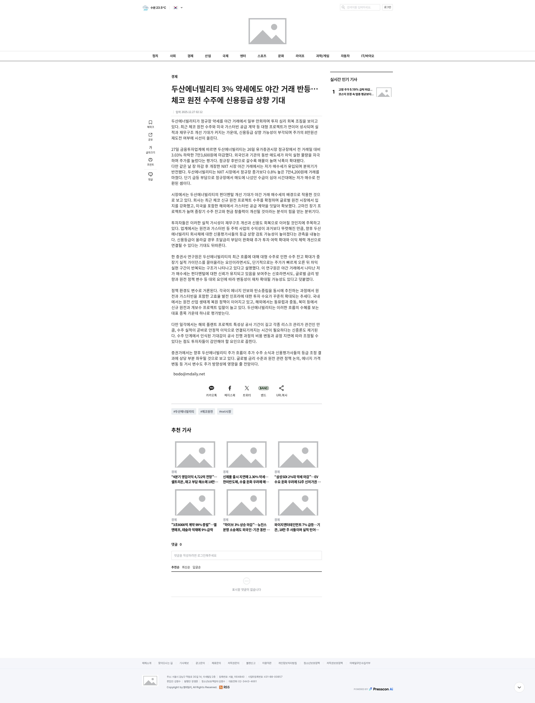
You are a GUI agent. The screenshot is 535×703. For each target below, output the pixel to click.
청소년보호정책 (312, 663)
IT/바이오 (367, 56)
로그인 (387, 7)
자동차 (345, 56)
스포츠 (262, 56)
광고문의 (200, 663)
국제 (225, 56)
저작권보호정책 (335, 663)
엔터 (243, 56)
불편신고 (250, 663)
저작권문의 (233, 663)
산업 (208, 56)
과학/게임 (322, 56)
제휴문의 (216, 663)
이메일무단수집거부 (360, 663)
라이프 (300, 56)
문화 (281, 56)
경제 (190, 56)
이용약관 (266, 663)
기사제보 (184, 663)
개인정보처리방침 (287, 663)
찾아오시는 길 (165, 663)
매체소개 (146, 663)
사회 (173, 56)
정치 (155, 56)
